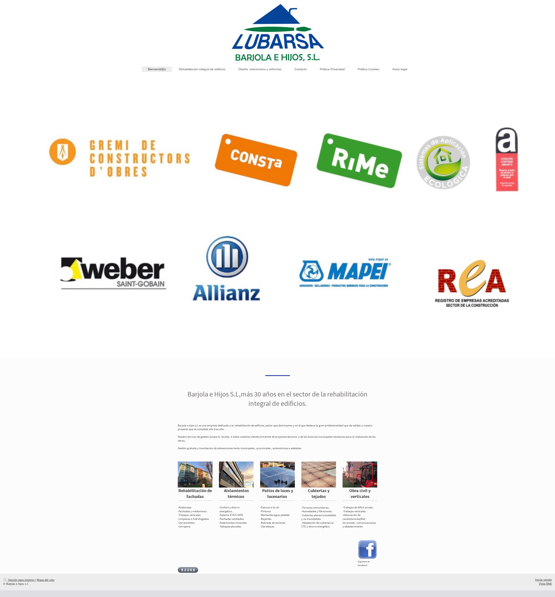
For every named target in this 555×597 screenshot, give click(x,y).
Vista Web (545, 583)
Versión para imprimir (21, 580)
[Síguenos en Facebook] (367, 549)
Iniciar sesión (543, 579)
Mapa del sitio (45, 580)
